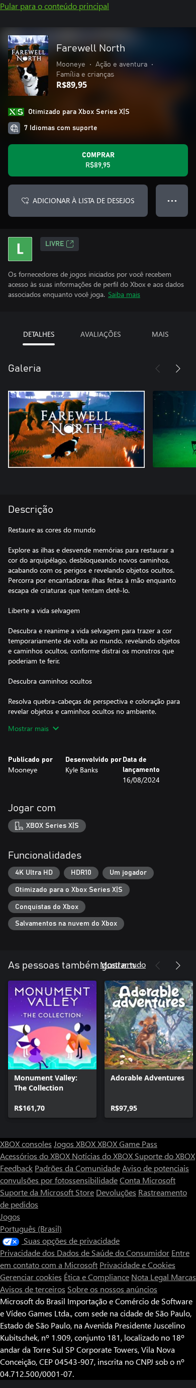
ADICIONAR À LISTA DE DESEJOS (83, 200)
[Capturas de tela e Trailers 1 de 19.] (76, 429)
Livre (54, 244)
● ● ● (172, 200)
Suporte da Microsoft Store (47, 1192)
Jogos (10, 1216)
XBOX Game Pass (127, 1143)
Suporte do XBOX (165, 1156)
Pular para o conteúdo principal (54, 6)
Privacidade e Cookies (137, 1264)
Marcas (183, 1277)
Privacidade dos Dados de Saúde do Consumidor (84, 1252)
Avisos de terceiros (32, 1289)
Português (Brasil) (31, 1228)
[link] (52, 1049)
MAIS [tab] (160, 334)
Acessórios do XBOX (36, 1156)
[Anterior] (158, 368)
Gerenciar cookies (31, 1277)
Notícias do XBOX (103, 1156)
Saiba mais (124, 294)
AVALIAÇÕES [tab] (100, 334)
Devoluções (116, 1192)
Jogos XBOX (75, 1143)
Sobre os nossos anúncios (112, 1289)
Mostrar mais (28, 728)
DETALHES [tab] (38, 334)
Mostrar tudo (123, 964)
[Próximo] (178, 368)
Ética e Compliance (96, 1277)
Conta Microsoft (147, 1180)
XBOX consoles (26, 1143)
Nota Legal (151, 1277)
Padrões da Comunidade (77, 1168)
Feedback (16, 1168)
